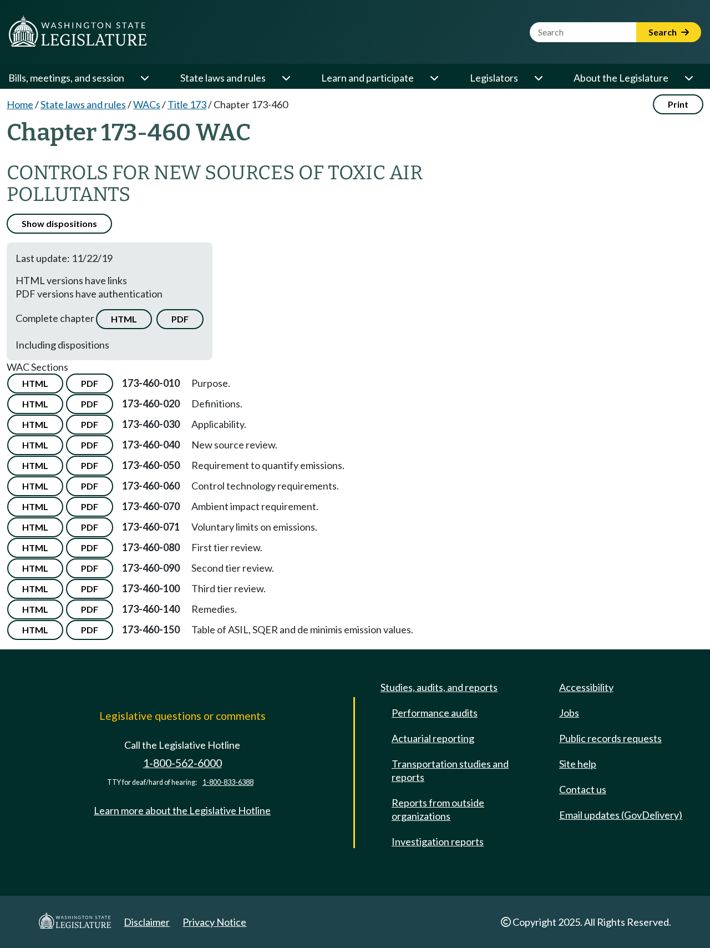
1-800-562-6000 (182, 763)
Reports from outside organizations (438, 809)
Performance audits (435, 713)
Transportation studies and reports (450, 770)
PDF (180, 319)
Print (678, 104)
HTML (124, 319)
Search (663, 32)
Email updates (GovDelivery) (620, 815)
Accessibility (586, 687)
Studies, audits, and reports (439, 687)
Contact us (582, 789)
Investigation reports (438, 841)
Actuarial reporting (433, 738)
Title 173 (187, 104)
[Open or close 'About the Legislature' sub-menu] (688, 78)
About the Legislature (621, 78)
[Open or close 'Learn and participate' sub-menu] (433, 78)
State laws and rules (223, 78)
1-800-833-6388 (227, 782)
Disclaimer (147, 922)
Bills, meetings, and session (66, 78)
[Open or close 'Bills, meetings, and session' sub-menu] (144, 78)
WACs (146, 104)
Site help (577, 764)
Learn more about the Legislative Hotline (182, 810)
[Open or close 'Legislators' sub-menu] (538, 78)
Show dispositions (59, 223)
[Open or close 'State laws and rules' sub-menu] (285, 78)
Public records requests (610, 738)
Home (20, 104)
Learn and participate (367, 78)
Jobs (569, 713)
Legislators (494, 78)
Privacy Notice (214, 922)
